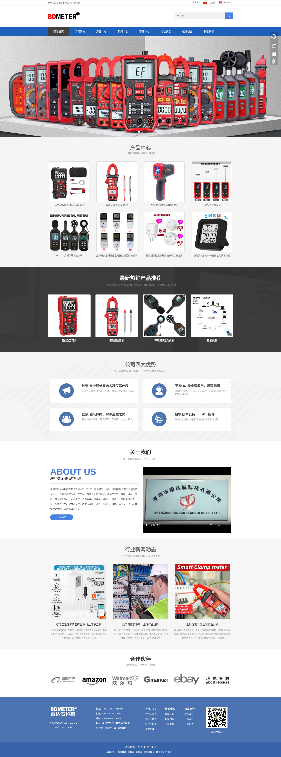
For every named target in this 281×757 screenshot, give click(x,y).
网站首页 (58, 31)
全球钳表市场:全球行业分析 (202, 624)
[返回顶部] (274, 62)
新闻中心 (123, 31)
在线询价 (189, 718)
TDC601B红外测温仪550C (164, 205)
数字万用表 (151, 713)
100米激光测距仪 (212, 205)
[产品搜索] (229, 15)
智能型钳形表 (116, 340)
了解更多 (61, 517)
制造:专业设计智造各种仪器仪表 (105, 386)
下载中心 (144, 31)
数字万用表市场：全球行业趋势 (140, 624)
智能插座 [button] (122, 752)
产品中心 (101, 31)
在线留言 (187, 31)
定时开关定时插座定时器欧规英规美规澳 (116, 255)
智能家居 (212, 340)
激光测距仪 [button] (149, 752)
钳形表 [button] (139, 752)
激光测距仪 (151, 718)
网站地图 (122, 728)
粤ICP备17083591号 (105, 728)
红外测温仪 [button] (161, 752)
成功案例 (166, 31)
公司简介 (80, 31)
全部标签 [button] (110, 752)
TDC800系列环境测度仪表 (69, 255)
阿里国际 (151, 746)
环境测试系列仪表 (164, 340)
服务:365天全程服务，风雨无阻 (197, 386)
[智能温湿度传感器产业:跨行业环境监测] (78, 591)
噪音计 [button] (171, 752)
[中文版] (209, 2)
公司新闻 (169, 713)
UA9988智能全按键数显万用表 (69, 205)
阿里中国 (141, 746)
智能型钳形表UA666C (117, 205)
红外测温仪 (151, 723)
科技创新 (169, 718)
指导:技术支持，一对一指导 (195, 414)
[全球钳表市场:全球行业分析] (202, 591)
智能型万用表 (69, 340)
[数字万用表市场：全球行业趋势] (140, 591)
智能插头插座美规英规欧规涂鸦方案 (164, 255)
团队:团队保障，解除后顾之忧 (103, 414)
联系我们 (209, 31)
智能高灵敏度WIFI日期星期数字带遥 (212, 255)
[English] (225, 2)
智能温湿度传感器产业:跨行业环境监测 (78, 624)
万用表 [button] (131, 752)
